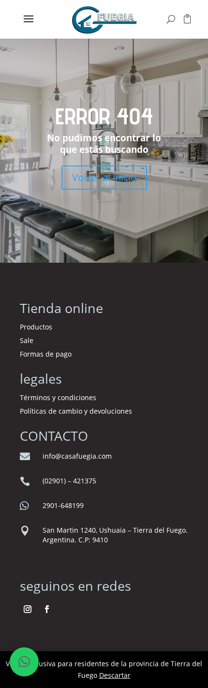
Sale (26, 340)
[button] (24, 661)
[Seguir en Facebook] (47, 609)
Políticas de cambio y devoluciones (76, 411)
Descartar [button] (115, 675)
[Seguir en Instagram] (27, 609)
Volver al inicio (104, 177)
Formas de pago (46, 354)
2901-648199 (63, 505)
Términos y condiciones (59, 397)
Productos (36, 326)
